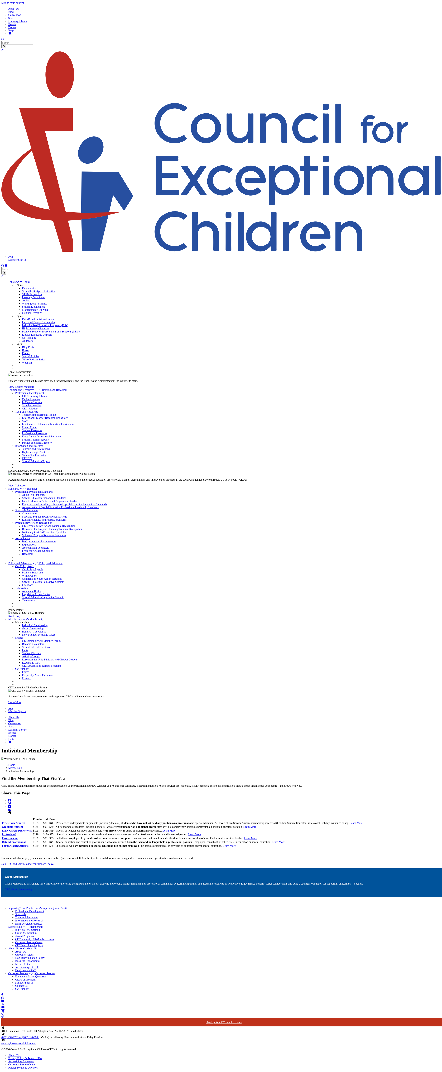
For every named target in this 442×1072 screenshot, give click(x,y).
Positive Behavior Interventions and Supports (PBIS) (51, 331)
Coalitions (27, 584)
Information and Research (29, 445)
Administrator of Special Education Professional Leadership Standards (60, 507)
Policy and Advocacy (51, 563)
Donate (12, 27)
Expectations (29, 544)
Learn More (14, 702)
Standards (32, 488)
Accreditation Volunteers (35, 547)
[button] (15, 281)
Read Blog (14, 616)
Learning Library (17, 21)
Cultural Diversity (32, 312)
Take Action (21, 588)
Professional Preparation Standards (34, 491)
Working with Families (34, 303)
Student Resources (32, 430)
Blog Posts (28, 347)
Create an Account (25, 979)
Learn (191, 834)
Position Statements (32, 572)
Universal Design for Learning (38, 322)
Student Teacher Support (35, 439)
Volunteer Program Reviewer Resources (44, 535)
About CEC (14, 1055)
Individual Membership (34, 625)
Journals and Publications (36, 448)
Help (11, 30)
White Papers (29, 575)
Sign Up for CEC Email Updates (224, 1022)
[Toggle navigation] (7, 265)
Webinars (27, 362)
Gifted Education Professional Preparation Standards (50, 501)
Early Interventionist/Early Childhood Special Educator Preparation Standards (64, 504)
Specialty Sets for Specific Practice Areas (44, 516)
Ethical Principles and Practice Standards (44, 519)
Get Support (21, 668)
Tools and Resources (26, 411)
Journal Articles (30, 356)
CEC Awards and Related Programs (41, 665)
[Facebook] (9, 800)
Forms (25, 671)
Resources (27, 553)
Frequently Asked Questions (37, 550)
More (198, 834)
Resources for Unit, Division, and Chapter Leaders (49, 659)
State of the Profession (34, 455)
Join (10, 256)
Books (25, 350)
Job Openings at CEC (27, 967)
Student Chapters (31, 653)
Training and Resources (54, 389)
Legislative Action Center (36, 594)
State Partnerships (31, 405)
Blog (11, 11)
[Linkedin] (9, 806)
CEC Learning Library (34, 396)
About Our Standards (33, 494)
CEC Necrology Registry (29, 945)
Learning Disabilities (33, 297)
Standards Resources (26, 510)
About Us (13, 8)
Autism (26, 300)
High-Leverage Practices (35, 328)
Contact (26, 678)
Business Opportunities (27, 960)
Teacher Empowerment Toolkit (39, 414)
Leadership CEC (31, 662)
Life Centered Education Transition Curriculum (48, 424)
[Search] (3, 46)
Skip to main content (12, 2)
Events (12, 24)
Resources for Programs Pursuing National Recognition (52, 529)
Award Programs (24, 936)
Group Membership (33, 628)
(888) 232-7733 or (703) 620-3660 (20, 1037)
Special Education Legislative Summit (43, 581)
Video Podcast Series (33, 359)
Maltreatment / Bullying (35, 309)
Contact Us (21, 985)
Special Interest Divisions (36, 647)
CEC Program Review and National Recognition (48, 525)
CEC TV (27, 458)
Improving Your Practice (55, 908)
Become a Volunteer (33, 644)
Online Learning (31, 399)
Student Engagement (33, 306)
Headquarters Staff (25, 970)
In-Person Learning (32, 402)
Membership (36, 619)
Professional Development (29, 393)
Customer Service (45, 973)
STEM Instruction (32, 294)
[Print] (9, 812)
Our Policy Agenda (32, 569)
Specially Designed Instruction (38, 291)
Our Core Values (24, 954)
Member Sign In (24, 982)
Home (11, 764)
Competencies (29, 513)
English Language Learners (37, 334)
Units (25, 650)
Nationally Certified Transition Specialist (44, 532)
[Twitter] (9, 803)
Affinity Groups (31, 656)
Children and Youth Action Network (42, 578)
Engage (19, 637)
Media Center (22, 964)
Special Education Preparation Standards (44, 497)
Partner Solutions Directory (37, 442)
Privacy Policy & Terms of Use (25, 1058)
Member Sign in (17, 259)
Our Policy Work (24, 566)
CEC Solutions (30, 408)
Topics (26, 281)
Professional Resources (34, 433)
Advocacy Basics (31, 591)
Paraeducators (29, 288)
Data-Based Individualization (38, 319)
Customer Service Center (28, 942)
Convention (14, 14)
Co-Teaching (29, 337)
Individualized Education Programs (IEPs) (45, 325)
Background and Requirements (39, 541)
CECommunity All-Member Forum (41, 640)
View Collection (17, 485)
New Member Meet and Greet (38, 634)
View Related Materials (21, 386)
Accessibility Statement (21, 1061)
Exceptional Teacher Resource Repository (45, 417)
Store (11, 18)
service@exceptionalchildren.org (19, 1043)
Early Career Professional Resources (42, 436)
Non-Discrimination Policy (30, 957)
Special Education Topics (36, 461)
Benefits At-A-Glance (34, 631)
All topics (27, 340)
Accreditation (22, 538)
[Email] (9, 809)
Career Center (29, 427)
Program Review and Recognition (33, 522)
